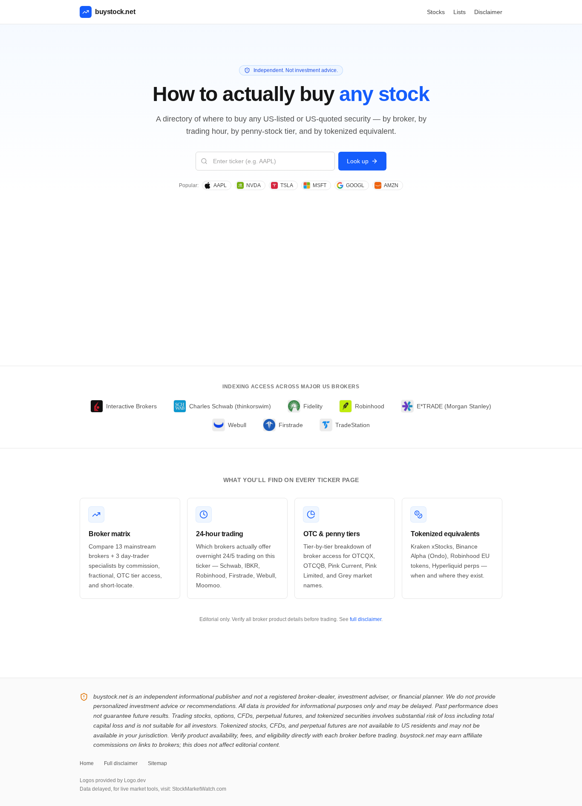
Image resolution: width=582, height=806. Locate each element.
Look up (358, 161)
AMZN (391, 185)
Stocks (436, 12)
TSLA (286, 185)
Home (87, 763)
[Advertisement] (291, 301)
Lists (459, 12)
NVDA (253, 185)
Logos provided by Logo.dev (113, 780)
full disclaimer (365, 619)
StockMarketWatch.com (199, 789)
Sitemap (157, 763)
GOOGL (355, 185)
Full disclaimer (121, 763)
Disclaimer (488, 12)
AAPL (220, 185)
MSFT (319, 185)
